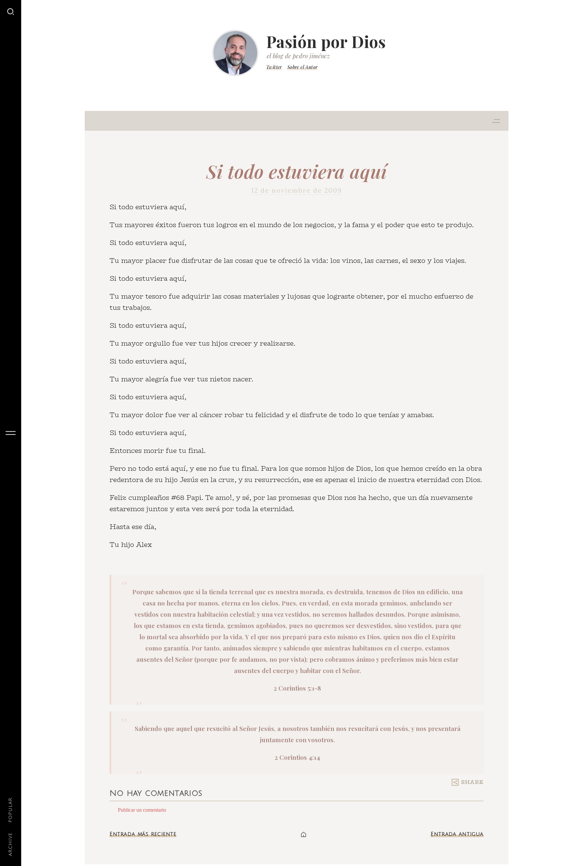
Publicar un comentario (142, 810)
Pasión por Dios (326, 41)
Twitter (274, 67)
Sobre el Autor (302, 67)
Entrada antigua (457, 834)
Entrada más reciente (143, 834)
